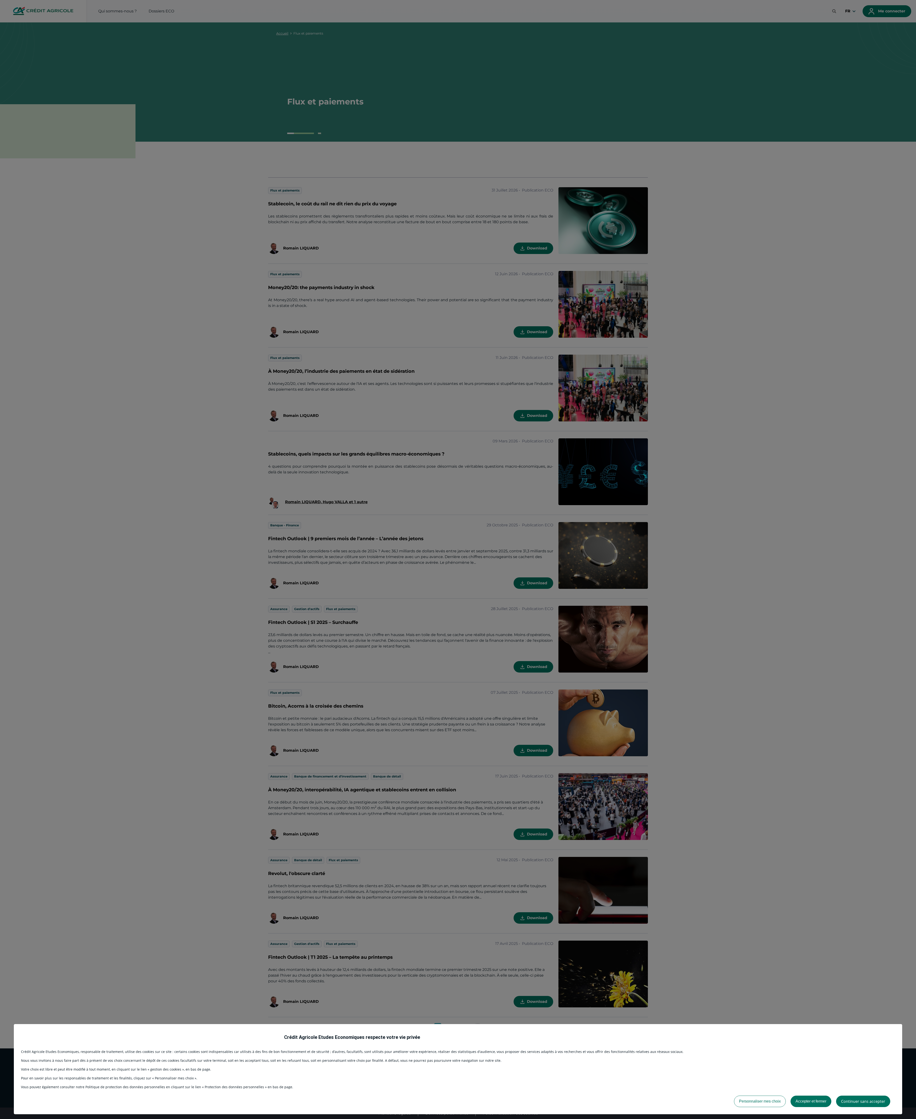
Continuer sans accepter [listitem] (863, 1101)
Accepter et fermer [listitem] (811, 1101)
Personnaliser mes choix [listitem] (760, 1101)
